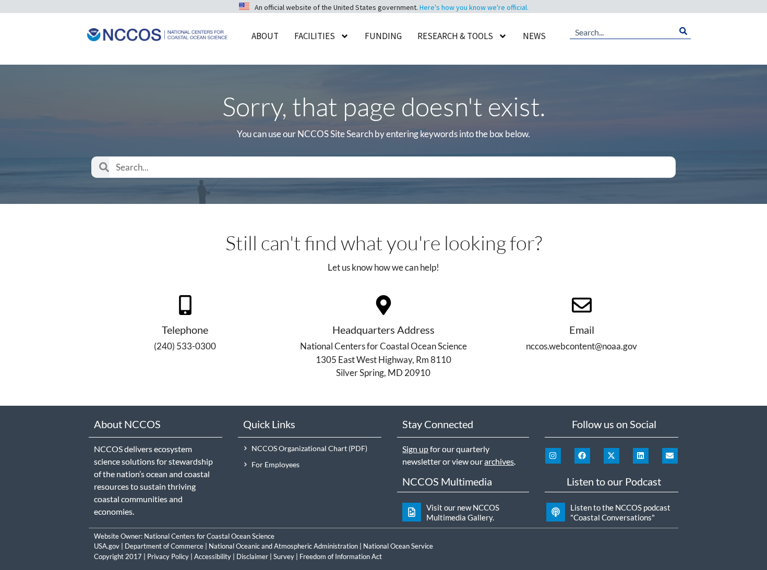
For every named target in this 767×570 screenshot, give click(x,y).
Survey (283, 556)
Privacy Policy (168, 556)
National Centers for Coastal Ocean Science (209, 536)
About (265, 36)
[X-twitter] (611, 456)
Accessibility (212, 556)
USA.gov (106, 546)
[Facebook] (582, 456)
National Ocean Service (398, 546)
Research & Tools (455, 36)
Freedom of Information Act (340, 556)
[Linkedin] (641, 456)
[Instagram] (553, 456)
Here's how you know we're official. (474, 7)
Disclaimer (252, 556)
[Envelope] (670, 456)
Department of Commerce (164, 546)
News (534, 36)
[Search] (683, 31)
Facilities (314, 36)
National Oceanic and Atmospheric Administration (283, 546)
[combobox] (623, 31)
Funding (383, 36)
